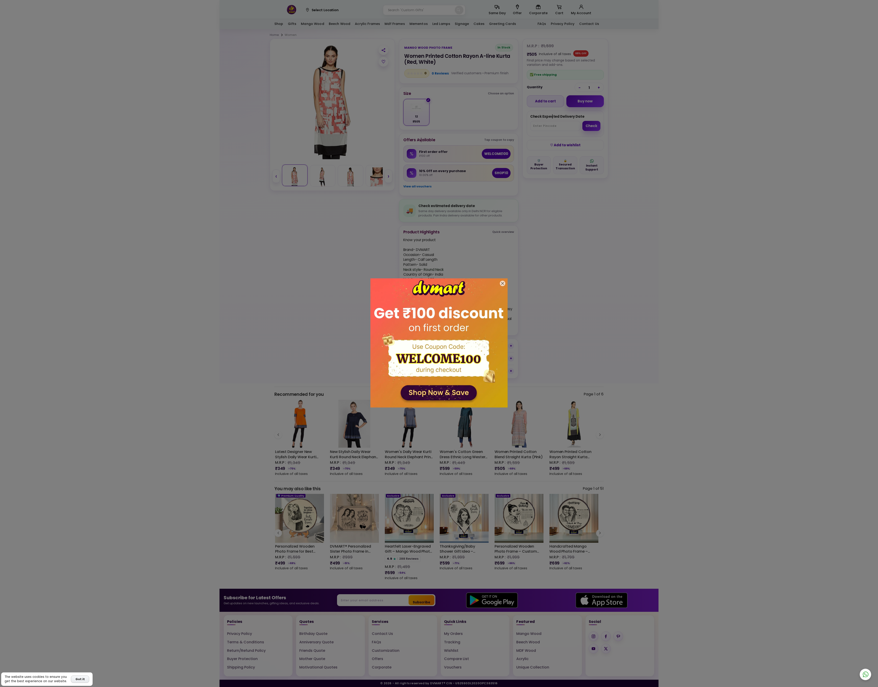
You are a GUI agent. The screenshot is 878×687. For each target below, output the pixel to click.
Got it (80, 679)
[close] (502, 283)
